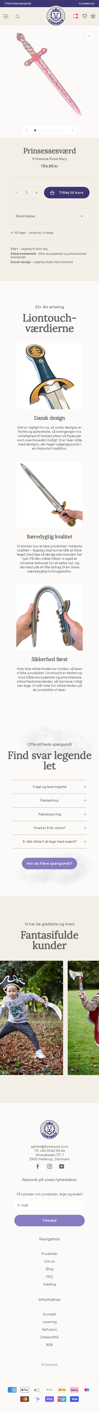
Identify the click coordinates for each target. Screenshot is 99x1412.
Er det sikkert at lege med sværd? (50, 841)
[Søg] (18, 16)
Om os (49, 1261)
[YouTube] (61, 1166)
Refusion (49, 1329)
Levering (50, 1322)
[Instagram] (49, 1166)
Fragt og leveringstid (49, 787)
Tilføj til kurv (71, 193)
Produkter (49, 1254)
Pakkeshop (49, 800)
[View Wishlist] (84, 16)
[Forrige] (26, 130)
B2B (49, 1345)
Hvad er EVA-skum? (50, 828)
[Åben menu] (5, 16)
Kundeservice (86, 3)
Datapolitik (49, 1337)
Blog (49, 1269)
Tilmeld (49, 1220)
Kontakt (49, 1314)
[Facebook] (37, 1166)
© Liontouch (49, 1364)
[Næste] (72, 130)
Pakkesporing (49, 814)
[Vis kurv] (93, 16)
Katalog (49, 1284)
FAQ (49, 1277)
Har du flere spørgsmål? (49, 863)
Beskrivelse (25, 216)
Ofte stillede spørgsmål (18, 3)
